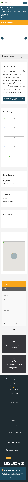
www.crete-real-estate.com (14, 438)
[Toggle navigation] (25, 3)
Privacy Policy (14, 425)
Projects (14, 409)
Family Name (6, 295)
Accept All (9, 477)
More (18, 477)
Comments (5, 314)
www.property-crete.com (14, 436)
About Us (14, 411)
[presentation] (2, 38)
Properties (14, 407)
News (14, 413)
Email (4, 299)
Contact (14, 415)
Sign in (13, 369)
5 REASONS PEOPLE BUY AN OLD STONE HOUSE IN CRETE (14, 99)
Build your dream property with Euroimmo (14, 346)
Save (14, 477)
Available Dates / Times (7, 310)
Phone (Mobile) (6, 306)
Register (8, 458)
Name (5, 291)
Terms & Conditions (14, 427)
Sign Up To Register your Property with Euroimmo (14, 365)
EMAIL (7, 452)
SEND (14, 329)
